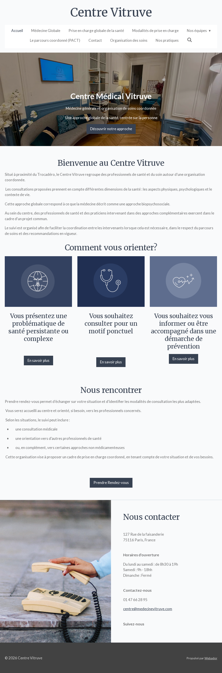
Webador (210, 658)
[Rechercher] (189, 40)
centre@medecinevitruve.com (147, 609)
